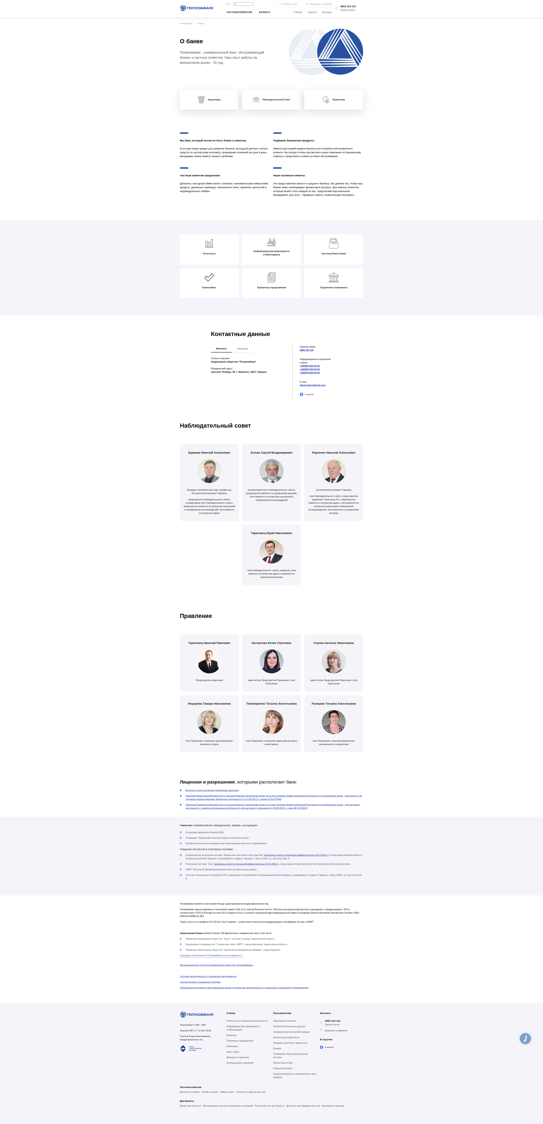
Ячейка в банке (210, 1092)
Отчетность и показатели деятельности (247, 1021)
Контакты (327, 12)
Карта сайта (233, 1052)
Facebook (309, 394)
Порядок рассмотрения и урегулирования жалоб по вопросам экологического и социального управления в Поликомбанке (244, 988)
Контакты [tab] (221, 348)
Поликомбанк (186, 23)
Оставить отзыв (290, 4)
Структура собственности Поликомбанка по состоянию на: (210, 955)
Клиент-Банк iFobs (283, 1063)
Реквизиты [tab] (242, 349)
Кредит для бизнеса (190, 1106)
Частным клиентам (239, 12)
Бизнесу (264, 12)
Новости (312, 12)
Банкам (277, 1048)
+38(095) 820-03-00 (310, 369)
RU (228, 4)
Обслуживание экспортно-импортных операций (228, 1106)
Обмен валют (227, 1092)
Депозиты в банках (190, 1092)
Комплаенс (232, 1046)
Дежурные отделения (238, 1057)
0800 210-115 (348, 6)
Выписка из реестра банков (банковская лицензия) (212, 790)
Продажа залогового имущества (290, 1043)
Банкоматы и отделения (321, 4)
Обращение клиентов (284, 1021)
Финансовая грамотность (286, 1037)
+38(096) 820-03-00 (310, 366)
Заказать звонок (347, 10)
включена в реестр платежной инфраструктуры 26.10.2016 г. (296, 855)
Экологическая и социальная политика (200, 982)
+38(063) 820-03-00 (310, 373)
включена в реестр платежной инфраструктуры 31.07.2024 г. (246, 864)
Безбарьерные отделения (240, 1063)
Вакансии (232, 1035)
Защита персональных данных (289, 1026)
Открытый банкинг (283, 1068)
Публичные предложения (240, 1041)
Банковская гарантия (333, 1106)
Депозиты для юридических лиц (303, 1106)
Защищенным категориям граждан (291, 1032)
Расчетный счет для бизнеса (269, 1106)
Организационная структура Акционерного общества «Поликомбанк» (216, 965)
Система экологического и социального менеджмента (208, 976)
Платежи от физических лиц (250, 1092)
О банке (298, 12)
